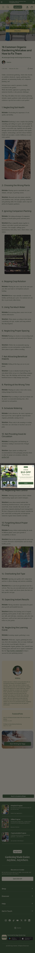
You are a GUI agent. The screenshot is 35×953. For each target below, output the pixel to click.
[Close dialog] (33, 466)
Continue (26, 483)
